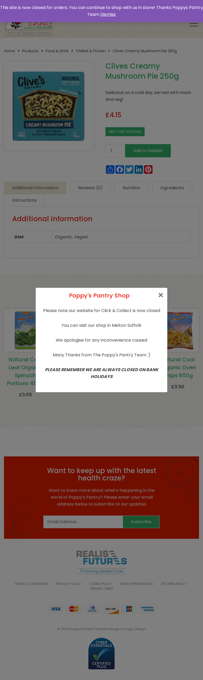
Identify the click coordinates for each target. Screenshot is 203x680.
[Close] (161, 295)
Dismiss (108, 14)
